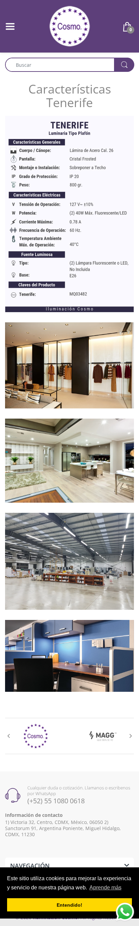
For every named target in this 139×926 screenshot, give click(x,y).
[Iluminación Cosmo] (70, 25)
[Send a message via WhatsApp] (125, 912)
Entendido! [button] (69, 905)
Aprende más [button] (105, 887)
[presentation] (8, 736)
